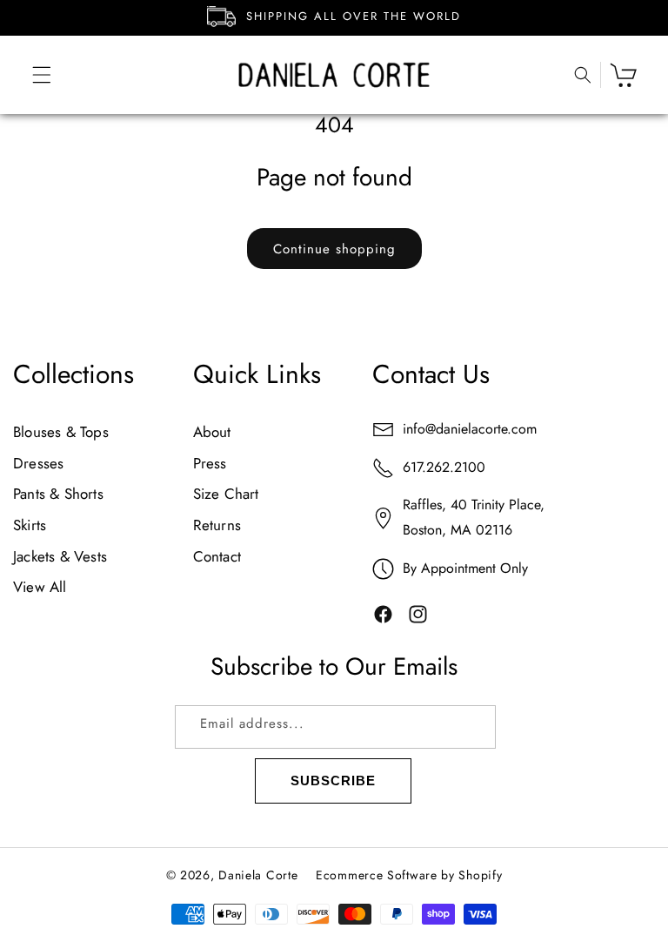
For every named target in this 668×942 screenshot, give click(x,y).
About (212, 431)
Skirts (29, 525)
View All (40, 586)
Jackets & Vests (60, 556)
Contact (217, 556)
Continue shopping (334, 249)
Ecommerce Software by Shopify (409, 875)
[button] (31, 75)
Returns (217, 525)
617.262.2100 (444, 467)
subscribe (333, 780)
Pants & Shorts (58, 493)
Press (210, 463)
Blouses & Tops (61, 431)
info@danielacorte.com (470, 429)
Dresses (38, 463)
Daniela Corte (257, 875)
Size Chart (226, 493)
